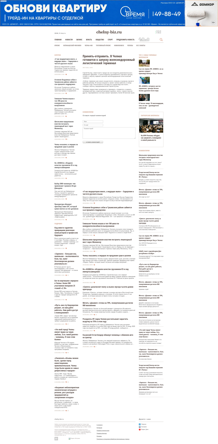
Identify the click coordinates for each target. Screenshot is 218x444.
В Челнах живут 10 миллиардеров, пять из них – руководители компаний (151, 105)
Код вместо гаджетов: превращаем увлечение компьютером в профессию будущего (66, 231)
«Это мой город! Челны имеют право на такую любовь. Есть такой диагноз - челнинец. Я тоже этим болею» (66, 334)
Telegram (143, 424)
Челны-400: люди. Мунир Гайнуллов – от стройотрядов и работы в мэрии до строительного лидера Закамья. (66, 376)
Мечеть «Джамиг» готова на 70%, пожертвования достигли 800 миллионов (151, 191)
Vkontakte (144, 426)
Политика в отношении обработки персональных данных (113, 439)
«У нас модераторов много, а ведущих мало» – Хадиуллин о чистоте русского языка (66, 61)
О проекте (100, 425)
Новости (69, 39)
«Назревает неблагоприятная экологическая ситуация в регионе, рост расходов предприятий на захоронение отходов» (66, 392)
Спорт (110, 39)
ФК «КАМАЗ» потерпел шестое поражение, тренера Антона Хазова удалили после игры (150, 88)
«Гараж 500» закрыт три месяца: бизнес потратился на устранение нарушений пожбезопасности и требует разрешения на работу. (66, 318)
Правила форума (102, 433)
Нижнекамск (119, 45)
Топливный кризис (103, 45)
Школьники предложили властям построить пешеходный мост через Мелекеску (64, 125)
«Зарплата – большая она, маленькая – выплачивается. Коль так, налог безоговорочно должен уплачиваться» (66, 258)
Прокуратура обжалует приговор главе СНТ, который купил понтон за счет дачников (66, 206)
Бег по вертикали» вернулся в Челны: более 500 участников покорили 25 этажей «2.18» (66, 284)
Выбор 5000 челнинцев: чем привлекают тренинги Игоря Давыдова (65, 185)
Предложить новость (125, 39)
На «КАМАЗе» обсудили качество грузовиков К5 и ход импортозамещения (65, 165)
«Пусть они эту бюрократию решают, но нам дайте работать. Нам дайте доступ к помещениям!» (66, 309)
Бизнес (79, 39)
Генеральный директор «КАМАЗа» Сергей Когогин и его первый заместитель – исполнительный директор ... (66, 173)
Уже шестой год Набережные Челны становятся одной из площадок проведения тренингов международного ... (65, 193)
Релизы (130, 45)
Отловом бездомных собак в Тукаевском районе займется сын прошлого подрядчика (65, 81)
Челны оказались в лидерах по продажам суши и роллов (66, 145)
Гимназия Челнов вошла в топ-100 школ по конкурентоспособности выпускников (64, 102)
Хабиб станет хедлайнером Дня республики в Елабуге (150, 252)
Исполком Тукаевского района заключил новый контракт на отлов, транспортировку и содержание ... (66, 89)
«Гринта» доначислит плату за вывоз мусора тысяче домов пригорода (150, 220)
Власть (89, 39)
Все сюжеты (140, 45)
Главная (58, 39)
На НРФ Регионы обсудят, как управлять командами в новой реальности (151, 137)
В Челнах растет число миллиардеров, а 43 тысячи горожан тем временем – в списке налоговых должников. (66, 269)
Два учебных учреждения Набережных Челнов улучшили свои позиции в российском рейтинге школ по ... (65, 111)
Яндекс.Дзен (144, 429)
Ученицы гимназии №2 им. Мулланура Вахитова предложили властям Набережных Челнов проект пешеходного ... (66, 134)
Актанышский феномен (72, 45)
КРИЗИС (57, 45)
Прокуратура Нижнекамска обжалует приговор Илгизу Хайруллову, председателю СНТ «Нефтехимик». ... (65, 214)
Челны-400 (89, 45)
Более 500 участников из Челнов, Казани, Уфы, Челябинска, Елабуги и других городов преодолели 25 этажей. (66, 293)
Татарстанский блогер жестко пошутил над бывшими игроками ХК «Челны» (151, 174)
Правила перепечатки (103, 430)
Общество (100, 39)
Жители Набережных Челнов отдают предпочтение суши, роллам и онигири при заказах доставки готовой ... (64, 152)
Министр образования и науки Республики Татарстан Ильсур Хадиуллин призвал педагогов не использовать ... (66, 69)
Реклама (99, 436)
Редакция (99, 427)
